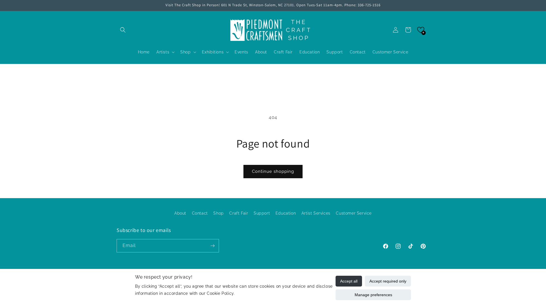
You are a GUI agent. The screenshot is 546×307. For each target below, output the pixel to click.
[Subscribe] (212, 245)
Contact (200, 213)
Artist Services (315, 213)
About (180, 213)
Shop (218, 213)
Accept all (348, 281)
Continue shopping (273, 171)
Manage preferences (373, 295)
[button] (123, 30)
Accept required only (387, 281)
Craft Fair (238, 213)
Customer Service (354, 213)
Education (286, 213)
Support (262, 213)
